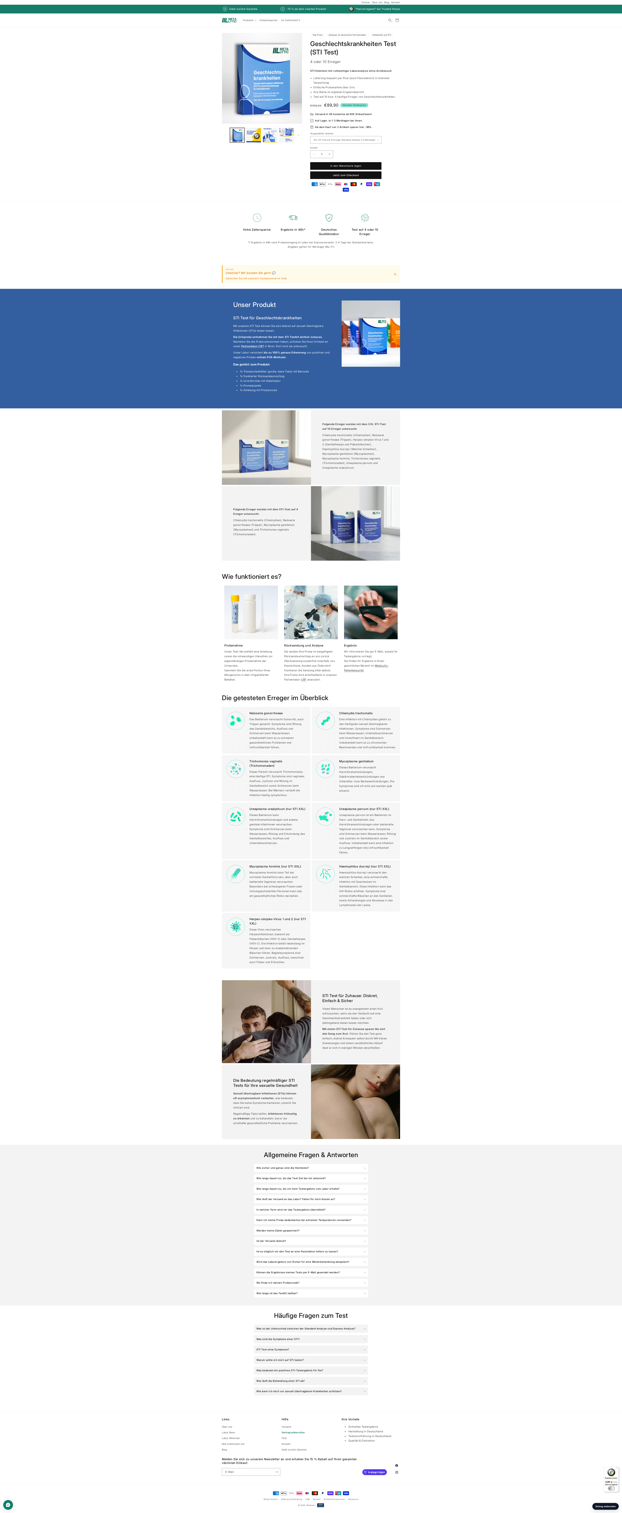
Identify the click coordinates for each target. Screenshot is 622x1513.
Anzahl (313, 147)
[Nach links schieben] (225, 135)
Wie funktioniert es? (233, 1444)
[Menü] (617, 1469)
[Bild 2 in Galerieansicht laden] (253, 135)
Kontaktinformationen (334, 1499)
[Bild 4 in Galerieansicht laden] (286, 135)
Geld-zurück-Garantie (243, 9)
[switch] (611, 1488)
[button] (249, 20)
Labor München (231, 1438)
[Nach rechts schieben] (298, 135)
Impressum (353, 1499)
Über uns (377, 2)
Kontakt (395, 2)
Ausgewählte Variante (321, 133)
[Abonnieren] (276, 1472)
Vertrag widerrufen (293, 1432)
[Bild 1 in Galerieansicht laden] (237, 135)
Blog (386, 2)
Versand (286, 1426)
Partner (366, 2)
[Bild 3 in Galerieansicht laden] (270, 135)
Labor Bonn (228, 1432)
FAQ (284, 1438)
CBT (303, 679)
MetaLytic (311, 1505)
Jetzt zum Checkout (346, 175)
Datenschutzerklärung (291, 1499)
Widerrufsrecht (271, 1499)
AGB (307, 1499)
